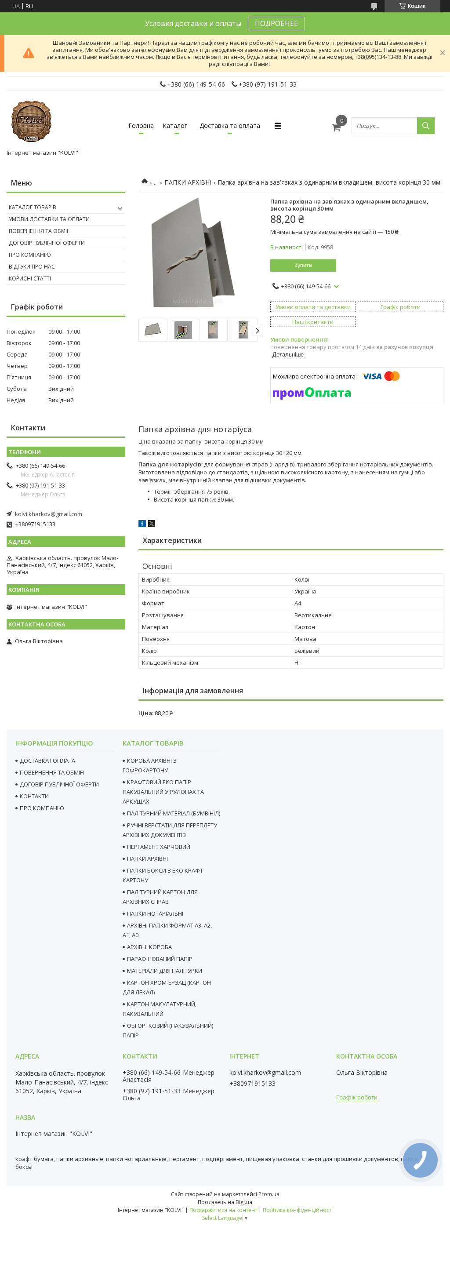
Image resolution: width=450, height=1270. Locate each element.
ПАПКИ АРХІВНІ (187, 182)
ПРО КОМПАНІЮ (42, 808)
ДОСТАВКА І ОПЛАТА (47, 760)
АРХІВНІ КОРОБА (149, 947)
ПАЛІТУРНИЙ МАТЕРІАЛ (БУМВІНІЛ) (173, 813)
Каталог (175, 125)
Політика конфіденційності (298, 1210)
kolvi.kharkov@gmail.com (48, 513)
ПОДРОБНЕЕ (276, 23)
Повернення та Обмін (40, 231)
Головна (141, 125)
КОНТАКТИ (34, 796)
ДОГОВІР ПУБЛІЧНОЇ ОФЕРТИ (59, 784)
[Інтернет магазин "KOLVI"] (33, 121)
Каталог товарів (32, 207)
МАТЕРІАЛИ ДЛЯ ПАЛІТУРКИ (164, 971)
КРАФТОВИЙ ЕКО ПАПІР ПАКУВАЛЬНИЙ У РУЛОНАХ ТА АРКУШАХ (163, 791)
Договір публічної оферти (47, 243)
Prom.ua (268, 1194)
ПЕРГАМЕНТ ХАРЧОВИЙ (158, 847)
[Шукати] (426, 125)
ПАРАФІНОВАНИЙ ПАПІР (159, 959)
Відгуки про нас (32, 266)
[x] (151, 525)
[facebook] (142, 525)
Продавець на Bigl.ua (225, 1202)
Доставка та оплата (230, 125)
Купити (303, 265)
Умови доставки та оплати (49, 219)
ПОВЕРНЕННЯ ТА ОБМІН (52, 772)
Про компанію (30, 254)
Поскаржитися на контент (223, 1210)
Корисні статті (30, 278)
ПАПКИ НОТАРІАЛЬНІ (155, 913)
